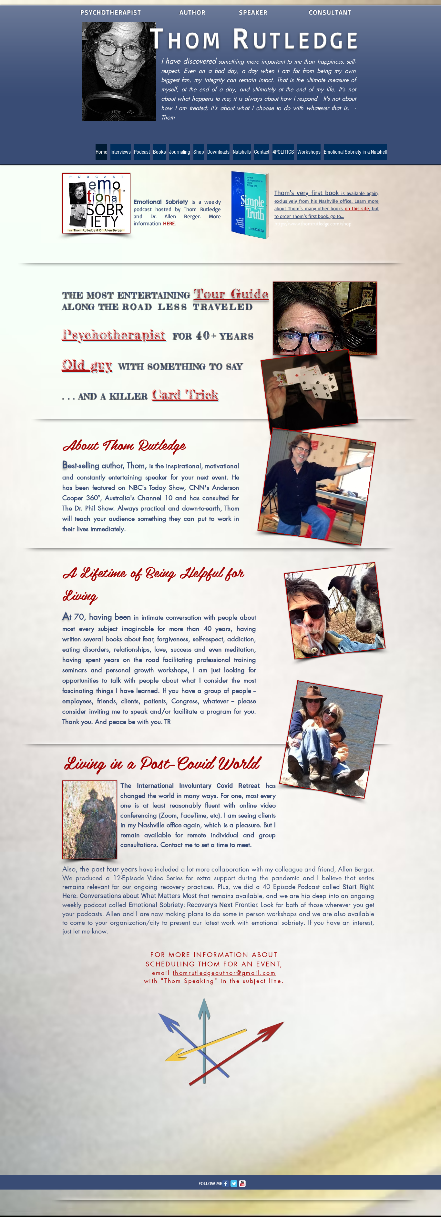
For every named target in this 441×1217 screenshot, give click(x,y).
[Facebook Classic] (225, 1183)
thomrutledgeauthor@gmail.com (224, 972)
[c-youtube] (242, 1183)
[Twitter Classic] (234, 1183)
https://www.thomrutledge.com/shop (312, 223)
